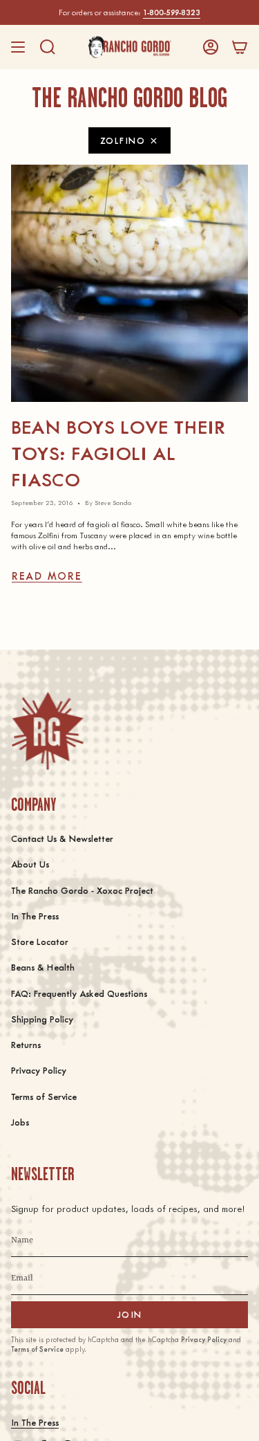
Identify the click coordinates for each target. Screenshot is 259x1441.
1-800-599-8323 (171, 12)
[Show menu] (18, 47)
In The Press (35, 915)
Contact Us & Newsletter (62, 838)
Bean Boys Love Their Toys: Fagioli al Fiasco (118, 452)
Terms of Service (44, 1096)
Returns (26, 1044)
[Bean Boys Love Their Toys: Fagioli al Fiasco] (129, 283)
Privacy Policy (38, 1070)
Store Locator (39, 941)
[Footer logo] (47, 731)
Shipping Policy (42, 1018)
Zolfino (123, 140)
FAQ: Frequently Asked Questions (79, 993)
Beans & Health (43, 967)
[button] (47, 47)
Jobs (20, 1122)
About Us (30, 864)
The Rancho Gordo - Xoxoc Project (82, 890)
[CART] (239, 47)
